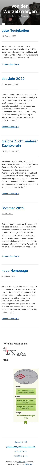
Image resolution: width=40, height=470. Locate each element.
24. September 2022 (10, 151)
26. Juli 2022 (7, 214)
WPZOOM (28, 464)
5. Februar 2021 (8, 276)
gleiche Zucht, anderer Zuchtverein (20, 446)
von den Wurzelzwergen (20, 8)
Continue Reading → (10, 64)
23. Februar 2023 (9, 36)
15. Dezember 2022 (10, 84)
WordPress (21, 462)
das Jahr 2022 (13, 79)
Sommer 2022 (13, 208)
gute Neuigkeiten (15, 30)
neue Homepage (15, 271)
